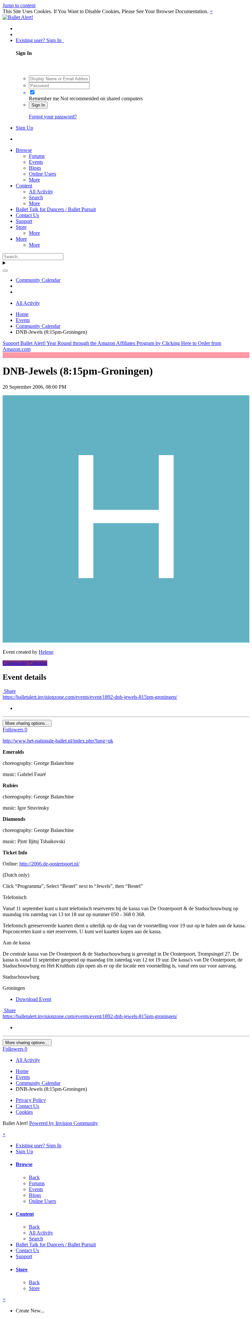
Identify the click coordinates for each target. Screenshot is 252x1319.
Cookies (24, 1112)
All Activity (41, 191)
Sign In (38, 105)
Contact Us (27, 215)
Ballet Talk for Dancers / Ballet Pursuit (56, 209)
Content (24, 185)
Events (36, 162)
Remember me (44, 98)
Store (21, 227)
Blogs (35, 168)
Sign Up (24, 128)
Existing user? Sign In (40, 40)
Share (9, 691)
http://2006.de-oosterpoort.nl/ (49, 864)
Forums (37, 156)
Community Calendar (25, 663)
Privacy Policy (31, 1100)
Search (36, 197)
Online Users (42, 174)
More (34, 180)
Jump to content (19, 5)
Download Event (33, 999)
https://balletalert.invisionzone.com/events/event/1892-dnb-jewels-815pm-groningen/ (90, 697)
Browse (24, 150)
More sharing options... (27, 723)
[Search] (5, 271)
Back (34, 1177)
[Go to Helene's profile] (126, 641)
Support (24, 221)
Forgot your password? (53, 116)
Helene (46, 652)
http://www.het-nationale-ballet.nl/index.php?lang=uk (58, 741)
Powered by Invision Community (63, 1123)
